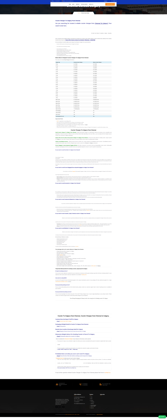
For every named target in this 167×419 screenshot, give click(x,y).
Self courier (93, 265)
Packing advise (63, 326)
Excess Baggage (93, 405)
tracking (61, 254)
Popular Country (84, 4)
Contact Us (91, 4)
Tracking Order (109, 4)
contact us (107, 372)
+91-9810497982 (85, 385)
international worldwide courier (61, 281)
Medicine (88, 210)
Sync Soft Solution (100, 414)
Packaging (92, 401)
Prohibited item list (60, 358)
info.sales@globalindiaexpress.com (79, 403)
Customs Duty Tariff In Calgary (65, 321)
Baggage (73, 171)
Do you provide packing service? (62, 284)
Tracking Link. (84, 274)
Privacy (78, 414)
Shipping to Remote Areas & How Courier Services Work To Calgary (73, 331)
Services (77, 4)
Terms (76, 414)
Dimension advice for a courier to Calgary (70, 336)
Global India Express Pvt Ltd (69, 414)
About (73, 4)
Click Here (76, 246)
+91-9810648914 (85, 383)
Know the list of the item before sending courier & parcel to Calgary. (76, 355)
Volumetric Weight (68, 338)
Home (70, 4)
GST (57, 121)
